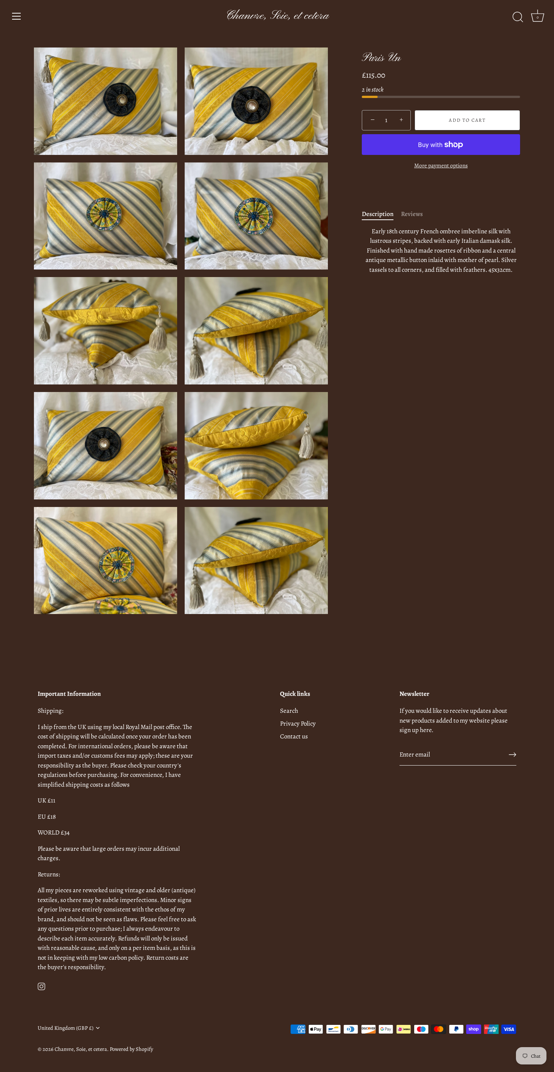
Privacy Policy (298, 723)
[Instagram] (41, 986)
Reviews (412, 214)
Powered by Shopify (131, 1049)
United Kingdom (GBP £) (65, 1028)
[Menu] (16, 16)
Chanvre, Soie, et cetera (277, 16)
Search (289, 710)
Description (377, 214)
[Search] (518, 17)
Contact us (294, 736)
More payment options (441, 166)
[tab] (381, 214)
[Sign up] (512, 754)
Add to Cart (467, 120)
